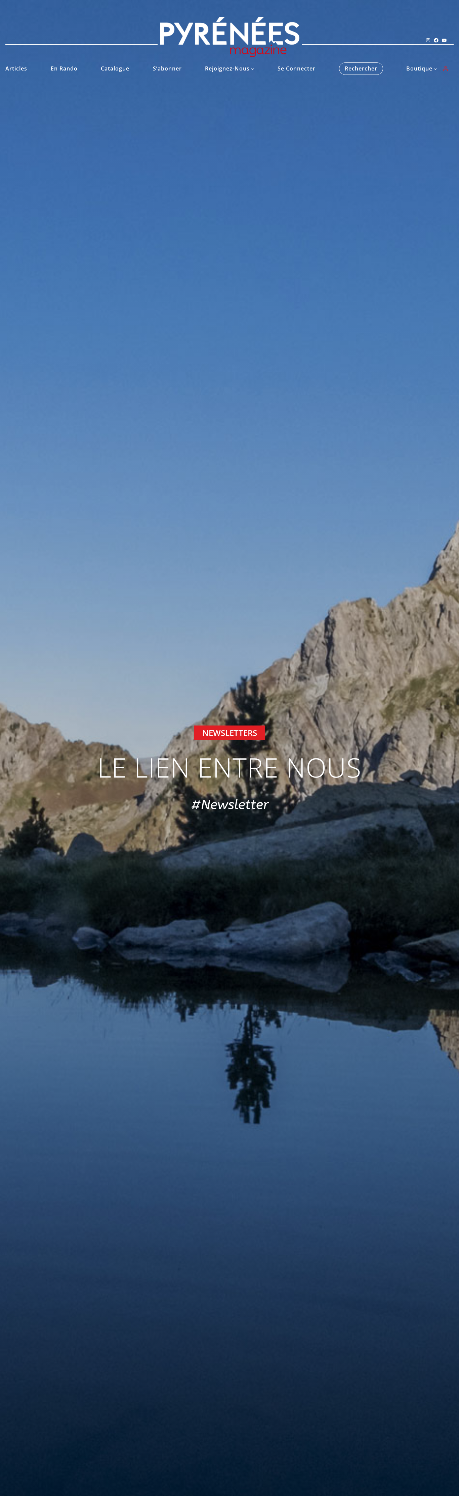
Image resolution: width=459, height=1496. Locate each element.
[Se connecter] (445, 69)
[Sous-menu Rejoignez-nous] (252, 69)
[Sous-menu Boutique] (435, 69)
